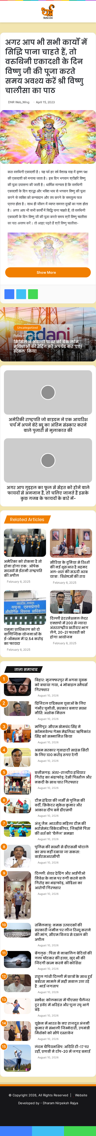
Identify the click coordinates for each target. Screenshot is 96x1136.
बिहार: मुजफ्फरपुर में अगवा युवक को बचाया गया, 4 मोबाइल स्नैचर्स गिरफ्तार (61, 685)
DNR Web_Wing (18, 102)
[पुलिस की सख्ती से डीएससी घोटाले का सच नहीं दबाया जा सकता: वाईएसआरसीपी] (17, 856)
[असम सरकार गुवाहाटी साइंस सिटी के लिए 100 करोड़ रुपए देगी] (17, 757)
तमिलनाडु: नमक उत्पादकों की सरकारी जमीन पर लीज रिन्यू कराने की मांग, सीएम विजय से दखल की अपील (63, 932)
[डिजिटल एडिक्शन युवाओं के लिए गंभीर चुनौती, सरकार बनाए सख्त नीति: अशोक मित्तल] (17, 708)
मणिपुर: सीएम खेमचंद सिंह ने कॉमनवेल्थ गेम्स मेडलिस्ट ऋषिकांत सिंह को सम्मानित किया (63, 731)
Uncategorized (27, 327)
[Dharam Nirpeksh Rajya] (48, 11)
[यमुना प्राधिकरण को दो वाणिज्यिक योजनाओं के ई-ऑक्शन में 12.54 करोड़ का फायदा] (25, 607)
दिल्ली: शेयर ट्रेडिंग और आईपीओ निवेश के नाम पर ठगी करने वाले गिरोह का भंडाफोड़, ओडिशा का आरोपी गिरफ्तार (60, 880)
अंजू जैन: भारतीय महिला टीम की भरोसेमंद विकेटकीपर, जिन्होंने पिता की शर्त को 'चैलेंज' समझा (62, 828)
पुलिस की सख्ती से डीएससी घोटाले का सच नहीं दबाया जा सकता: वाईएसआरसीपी (62, 852)
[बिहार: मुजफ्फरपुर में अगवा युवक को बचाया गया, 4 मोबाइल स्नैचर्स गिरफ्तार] (17, 687)
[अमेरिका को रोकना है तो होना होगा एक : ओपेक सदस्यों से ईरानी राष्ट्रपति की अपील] (25, 543)
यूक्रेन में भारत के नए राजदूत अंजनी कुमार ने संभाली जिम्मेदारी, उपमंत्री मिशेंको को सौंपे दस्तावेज (62, 1028)
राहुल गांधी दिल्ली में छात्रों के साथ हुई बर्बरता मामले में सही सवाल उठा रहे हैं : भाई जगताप (63, 981)
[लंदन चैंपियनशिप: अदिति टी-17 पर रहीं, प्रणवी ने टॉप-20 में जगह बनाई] (17, 1058)
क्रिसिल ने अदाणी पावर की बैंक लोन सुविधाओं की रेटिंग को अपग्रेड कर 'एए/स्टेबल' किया (48, 346)
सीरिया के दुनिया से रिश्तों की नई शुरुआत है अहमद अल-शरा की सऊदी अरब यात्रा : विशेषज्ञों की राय (70, 569)
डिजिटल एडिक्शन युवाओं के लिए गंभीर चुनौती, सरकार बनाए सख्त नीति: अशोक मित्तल (61, 708)
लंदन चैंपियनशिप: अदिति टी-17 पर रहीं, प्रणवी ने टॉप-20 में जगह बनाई (62, 1049)
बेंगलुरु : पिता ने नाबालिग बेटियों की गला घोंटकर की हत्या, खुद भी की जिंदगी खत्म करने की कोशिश (63, 958)
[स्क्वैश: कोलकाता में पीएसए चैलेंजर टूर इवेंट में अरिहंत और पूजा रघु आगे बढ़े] (17, 1006)
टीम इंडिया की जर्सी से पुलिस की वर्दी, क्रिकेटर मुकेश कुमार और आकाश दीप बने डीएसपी (60, 805)
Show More (47, 272)
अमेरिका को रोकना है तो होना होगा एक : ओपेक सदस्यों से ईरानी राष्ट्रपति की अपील (23, 568)
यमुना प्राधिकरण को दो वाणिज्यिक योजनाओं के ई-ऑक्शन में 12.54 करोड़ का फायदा (23, 636)
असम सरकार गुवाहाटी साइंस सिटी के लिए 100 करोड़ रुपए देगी (62, 753)
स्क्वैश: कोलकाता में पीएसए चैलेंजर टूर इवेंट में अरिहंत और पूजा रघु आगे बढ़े (62, 1005)
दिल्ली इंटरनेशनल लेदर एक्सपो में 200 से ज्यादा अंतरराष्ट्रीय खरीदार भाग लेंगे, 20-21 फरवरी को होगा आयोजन (69, 628)
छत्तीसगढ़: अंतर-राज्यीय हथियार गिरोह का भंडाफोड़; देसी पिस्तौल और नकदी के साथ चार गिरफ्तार (63, 777)
